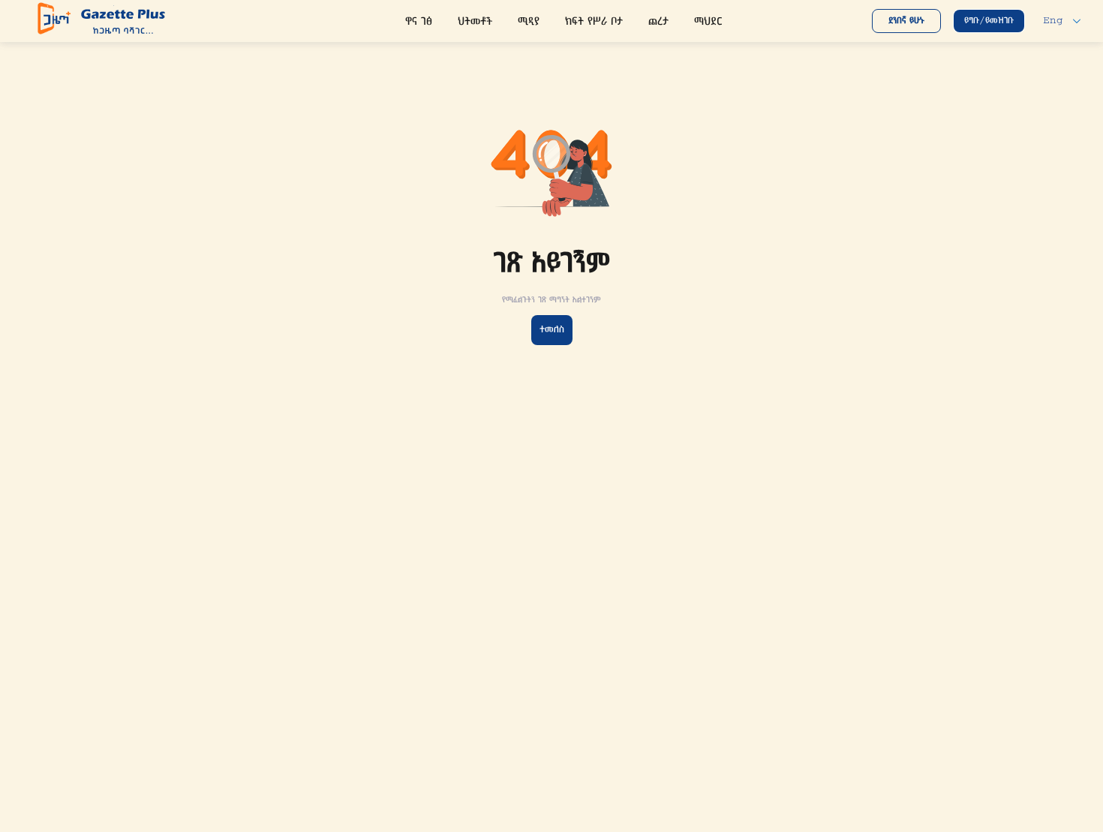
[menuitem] (418, 22)
